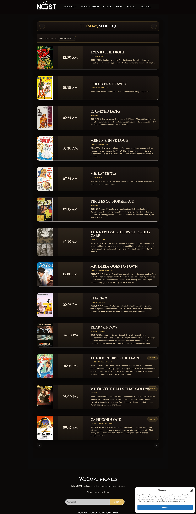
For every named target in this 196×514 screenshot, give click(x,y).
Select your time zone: (47, 38)
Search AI (146, 7)
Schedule (69, 7)
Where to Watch (90, 7)
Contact (131, 7)
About (119, 7)
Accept (165, 507)
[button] (191, 490)
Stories (107, 7)
